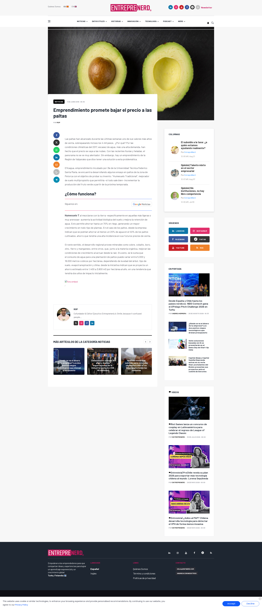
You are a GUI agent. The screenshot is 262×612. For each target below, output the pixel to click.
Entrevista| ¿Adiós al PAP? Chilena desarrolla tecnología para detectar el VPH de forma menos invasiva (188, 520)
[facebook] (187, 7)
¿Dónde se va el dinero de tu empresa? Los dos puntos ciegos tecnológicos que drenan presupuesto (69, 365)
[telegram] (56, 179)
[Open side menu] (49, 21)
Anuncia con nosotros (186, 573)
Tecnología (151, 21)
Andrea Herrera (179, 313)
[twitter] (56, 142)
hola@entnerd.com (185, 569)
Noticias (81, 21)
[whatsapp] (56, 150)
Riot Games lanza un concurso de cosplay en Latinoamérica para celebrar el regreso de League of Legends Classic (188, 428)
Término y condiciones (144, 573)
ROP (58, 122)
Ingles (93, 573)
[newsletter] (198, 7)
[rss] (211, 553)
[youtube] (181, 7)
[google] (192, 7)
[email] (56, 165)
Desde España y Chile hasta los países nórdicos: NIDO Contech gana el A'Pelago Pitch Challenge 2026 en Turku (188, 305)
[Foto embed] (71, 281)
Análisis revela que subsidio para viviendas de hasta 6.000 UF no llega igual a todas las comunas (136, 365)
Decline (250, 603)
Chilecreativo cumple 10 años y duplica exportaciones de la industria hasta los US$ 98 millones (102, 365)
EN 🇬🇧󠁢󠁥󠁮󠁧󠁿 (74, 6)
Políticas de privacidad (144, 578)
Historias (116, 21)
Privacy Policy (21, 604)
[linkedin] (170, 7)
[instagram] (176, 7)
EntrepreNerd (190, 152)
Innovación (133, 21)
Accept (231, 603)
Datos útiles (98, 21)
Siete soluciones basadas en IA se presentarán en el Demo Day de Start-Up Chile (199, 345)
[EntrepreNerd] (131, 7)
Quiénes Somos (54, 6)
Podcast (167, 21)
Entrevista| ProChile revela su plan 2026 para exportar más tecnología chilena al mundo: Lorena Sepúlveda (188, 475)
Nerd (180, 21)
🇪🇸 (66, 6)
